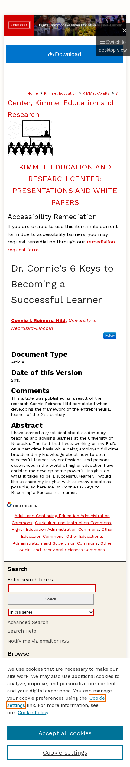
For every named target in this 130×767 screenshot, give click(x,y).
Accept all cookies (65, 733)
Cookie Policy (33, 712)
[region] (65, 712)
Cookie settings (65, 752)
